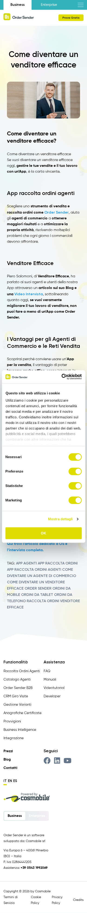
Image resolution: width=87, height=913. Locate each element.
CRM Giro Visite (15, 696)
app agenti (26, 563)
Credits (78, 900)
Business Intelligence (19, 730)
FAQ (47, 671)
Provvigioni (12, 721)
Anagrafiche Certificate (22, 713)
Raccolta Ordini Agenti (21, 671)
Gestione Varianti (17, 704)
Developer (52, 696)
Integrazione (13, 738)
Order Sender (56, 212)
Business (17, 5)
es (15, 781)
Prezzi (8, 751)
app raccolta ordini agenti (34, 569)
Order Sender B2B (17, 688)
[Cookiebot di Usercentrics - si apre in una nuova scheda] (62, 377)
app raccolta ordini (58, 563)
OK (43, 533)
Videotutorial (54, 688)
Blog (7, 759)
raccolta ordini (43, 601)
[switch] (75, 471)
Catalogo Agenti (17, 679)
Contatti (10, 768)
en (10, 781)
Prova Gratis (71, 17)
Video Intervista (28, 294)
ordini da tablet (37, 594)
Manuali (50, 679)
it (5, 781)
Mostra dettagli (60, 519)
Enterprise (49, 5)
